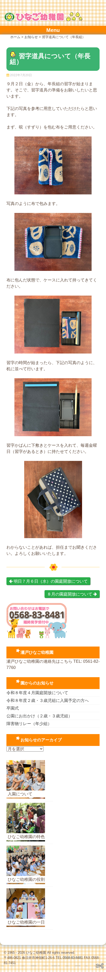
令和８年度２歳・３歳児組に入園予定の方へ (47, 700)
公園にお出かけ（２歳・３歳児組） (39, 716)
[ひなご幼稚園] (43, 20)
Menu (53, 30)
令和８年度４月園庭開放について (37, 693)
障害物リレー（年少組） (29, 723)
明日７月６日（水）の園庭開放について (50, 581)
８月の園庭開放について (70, 594)
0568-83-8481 (73, 958)
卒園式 (12, 708)
